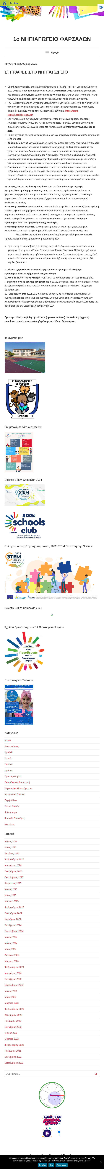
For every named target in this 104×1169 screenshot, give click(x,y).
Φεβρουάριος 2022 (14, 1045)
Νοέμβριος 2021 (13, 1051)
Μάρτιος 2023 (12, 1003)
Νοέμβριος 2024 (13, 919)
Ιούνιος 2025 (11, 889)
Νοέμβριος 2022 (13, 1021)
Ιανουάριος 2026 (13, 865)
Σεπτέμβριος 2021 (14, 1063)
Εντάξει (42, 1165)
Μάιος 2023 (10, 997)
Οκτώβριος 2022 (13, 1027)
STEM (8, 740)
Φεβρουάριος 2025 (14, 907)
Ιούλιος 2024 (11, 937)
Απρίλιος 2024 (12, 955)
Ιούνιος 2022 (11, 1033)
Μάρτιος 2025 (12, 901)
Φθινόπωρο (11, 812)
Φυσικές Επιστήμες (15, 818)
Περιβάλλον (11, 800)
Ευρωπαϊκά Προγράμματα (18, 788)
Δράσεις (9, 770)
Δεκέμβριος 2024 (13, 913)
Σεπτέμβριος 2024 (14, 931)
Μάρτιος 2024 (12, 961)
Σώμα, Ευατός (12, 806)
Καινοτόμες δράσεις (15, 794)
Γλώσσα (9, 764)
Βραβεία (9, 752)
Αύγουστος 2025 (13, 883)
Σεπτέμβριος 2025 (14, 877)
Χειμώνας (9, 824)
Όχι (51, 1165)
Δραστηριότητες (13, 776)
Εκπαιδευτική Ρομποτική (17, 782)
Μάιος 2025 (10, 895)
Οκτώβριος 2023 (13, 979)
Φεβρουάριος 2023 (14, 1009)
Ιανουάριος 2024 (13, 973)
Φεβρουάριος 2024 (14, 967)
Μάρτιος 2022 (12, 1039)
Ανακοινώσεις (12, 746)
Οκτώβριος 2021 (13, 1057)
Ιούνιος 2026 (11, 841)
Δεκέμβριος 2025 (13, 871)
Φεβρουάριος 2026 (14, 859)
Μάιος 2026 (10, 847)
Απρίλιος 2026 (12, 853)
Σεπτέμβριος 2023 (14, 985)
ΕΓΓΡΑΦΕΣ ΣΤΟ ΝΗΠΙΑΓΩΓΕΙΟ (36, 72)
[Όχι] (100, 1161)
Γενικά (8, 758)
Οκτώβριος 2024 (13, 925)
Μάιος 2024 (10, 949)
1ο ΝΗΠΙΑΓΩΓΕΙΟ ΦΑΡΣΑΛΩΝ (52, 39)
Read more (61, 1165)
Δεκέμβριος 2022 (13, 1015)
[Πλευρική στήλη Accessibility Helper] (101, 7)
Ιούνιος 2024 (11, 943)
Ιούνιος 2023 (11, 991)
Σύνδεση (14, 3)
